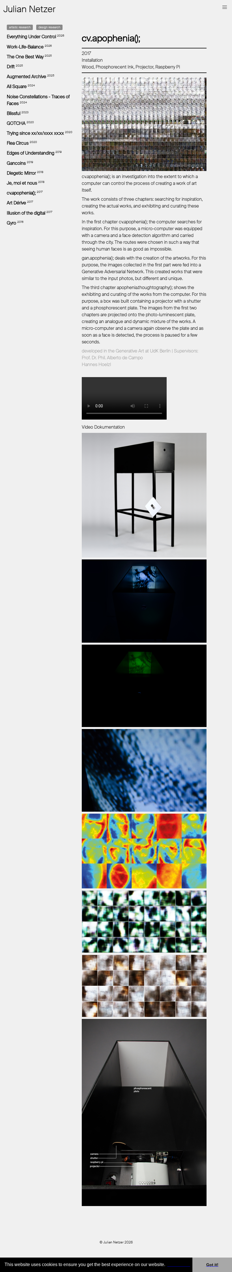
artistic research (20, 27)
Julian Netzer (29, 9)
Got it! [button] (212, 1264)
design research (49, 27)
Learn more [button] (178, 1264)
